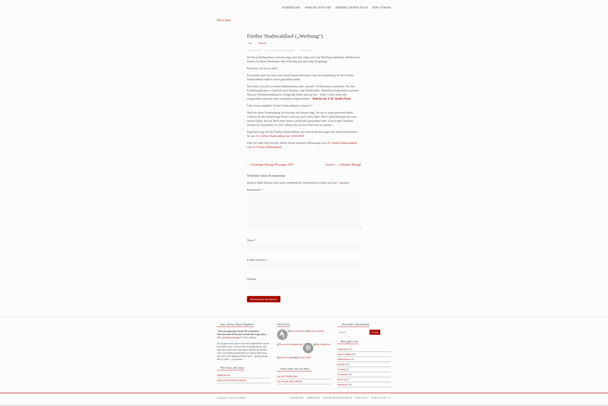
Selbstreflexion (344, 359)
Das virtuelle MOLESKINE (289, 381)
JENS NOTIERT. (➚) (381, 398)
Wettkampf (262, 43)
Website (251, 279)
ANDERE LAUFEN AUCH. (351, 7)
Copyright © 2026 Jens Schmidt (231, 398)
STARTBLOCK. (291, 7)
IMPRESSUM (223, 375)
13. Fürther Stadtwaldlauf (342, 142)
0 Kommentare (305, 50)
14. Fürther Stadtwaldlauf (267, 147)
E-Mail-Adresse (257, 259)
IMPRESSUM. (313, 398)
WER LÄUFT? (362, 398)
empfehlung (278, 50)
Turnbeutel (342, 374)
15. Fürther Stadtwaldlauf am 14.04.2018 (280, 135)
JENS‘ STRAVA (381, 7)
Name (251, 240)
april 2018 (270, 50)
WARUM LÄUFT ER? (318, 7)
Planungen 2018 (270, 164)
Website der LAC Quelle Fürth (332, 98)
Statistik (341, 364)
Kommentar (255, 189)
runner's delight (344, 354)
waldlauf (291, 50)
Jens (250, 43)
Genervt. (343, 164)
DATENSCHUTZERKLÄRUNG (232, 380)
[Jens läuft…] (304, 20)
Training (341, 369)
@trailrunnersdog (230, 337)
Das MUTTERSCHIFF (287, 376)
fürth (285, 50)
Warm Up (341, 379)
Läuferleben (342, 349)
